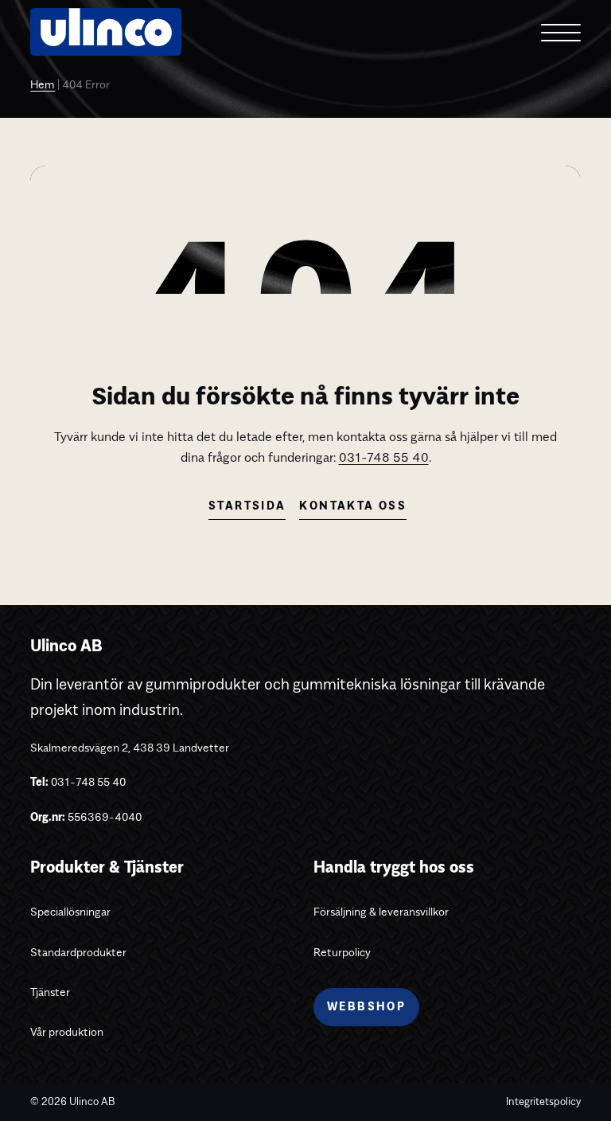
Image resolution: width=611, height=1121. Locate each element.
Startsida (247, 505)
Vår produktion (66, 1031)
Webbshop (366, 1006)
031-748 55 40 (384, 457)
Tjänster (50, 991)
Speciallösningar (70, 911)
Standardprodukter (78, 952)
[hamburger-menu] (561, 32)
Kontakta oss (353, 505)
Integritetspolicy (543, 1101)
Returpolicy (342, 952)
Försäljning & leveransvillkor (381, 911)
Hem (42, 85)
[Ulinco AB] (105, 45)
